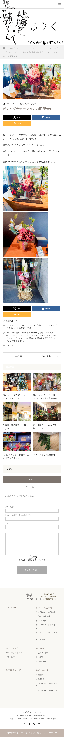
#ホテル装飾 (25, 333)
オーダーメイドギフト (15, 653)
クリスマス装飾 (42, 653)
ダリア (11, 338)
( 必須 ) (10, 507)
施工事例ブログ (13, 670)
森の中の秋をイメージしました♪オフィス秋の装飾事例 (46, 397)
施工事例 (40, 648)
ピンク (17, 338)
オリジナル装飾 (34, 325)
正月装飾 (15, 341)
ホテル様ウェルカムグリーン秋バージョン (46, 426)
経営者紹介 (40, 679)
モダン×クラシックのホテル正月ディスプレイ (16, 456)
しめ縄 (40, 333)
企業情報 (39, 675)
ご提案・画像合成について (46, 616)
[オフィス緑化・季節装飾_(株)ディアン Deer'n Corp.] (32, 597)
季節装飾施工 (42, 338)
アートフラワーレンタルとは (46, 626)
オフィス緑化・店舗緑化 (45, 612)
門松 (22, 341)
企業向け (12, 328)
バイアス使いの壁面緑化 (44, 455)
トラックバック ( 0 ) (32, 487)
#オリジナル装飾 (12, 333)
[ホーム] (4, 47)
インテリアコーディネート (29, 104)
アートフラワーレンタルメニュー (46, 633)
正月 (29, 328)
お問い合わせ (42, 670)
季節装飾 (22, 328)
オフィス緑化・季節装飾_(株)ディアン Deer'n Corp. (38, 733)
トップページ (12, 607)
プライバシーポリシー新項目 (46, 692)
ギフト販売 (40, 639)
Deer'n (15, 321)
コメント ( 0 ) (32, 479)
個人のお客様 (12, 648)
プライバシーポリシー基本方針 (46, 684)
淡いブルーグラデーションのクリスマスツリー (16, 397)
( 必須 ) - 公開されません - (18, 515)
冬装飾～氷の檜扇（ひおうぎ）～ (15, 426)
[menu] (60, 4)
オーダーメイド (48, 325)
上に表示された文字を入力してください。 (32, 560)
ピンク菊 (24, 338)
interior (34, 333)
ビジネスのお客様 (44, 607)
